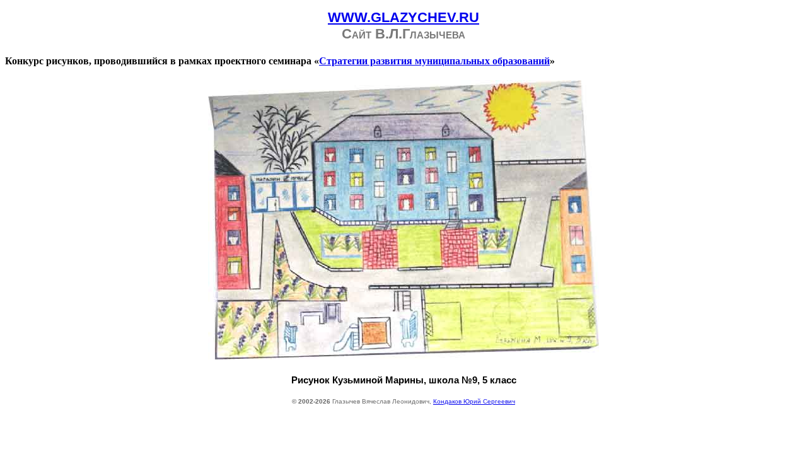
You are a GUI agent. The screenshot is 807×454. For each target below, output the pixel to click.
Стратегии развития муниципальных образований (434, 60)
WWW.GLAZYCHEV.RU (403, 17)
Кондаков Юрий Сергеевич (474, 401)
